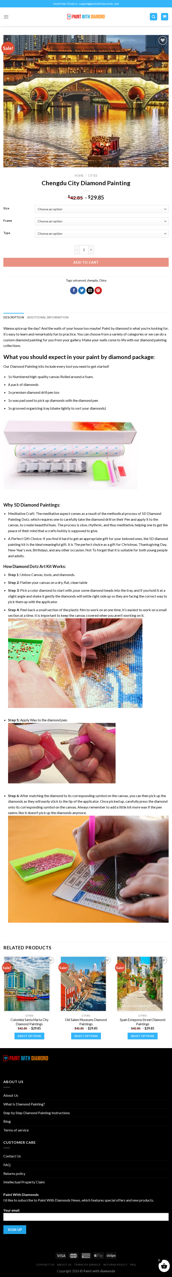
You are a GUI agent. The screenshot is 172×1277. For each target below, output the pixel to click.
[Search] (153, 16)
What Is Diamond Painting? (24, 1104)
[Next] (168, 1001)
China (102, 280)
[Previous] (3, 1001)
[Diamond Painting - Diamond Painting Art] (86, 16)
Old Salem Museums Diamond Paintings (86, 1022)
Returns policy (14, 1173)
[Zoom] (9, 161)
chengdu (92, 280)
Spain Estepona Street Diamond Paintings (142, 1022)
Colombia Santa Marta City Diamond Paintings (29, 1022)
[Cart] (164, 16)
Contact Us (12, 1156)
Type (6, 233)
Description (13, 317)
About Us (10, 1095)
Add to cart (86, 262)
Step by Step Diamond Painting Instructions (36, 1113)
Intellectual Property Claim (24, 1182)
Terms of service (16, 1130)
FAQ (7, 1165)
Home (79, 175)
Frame (7, 220)
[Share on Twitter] (82, 290)
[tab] (13, 317)
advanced (79, 280)
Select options (29, 1035)
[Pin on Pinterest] (98, 290)
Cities (92, 175)
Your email (11, 1210)
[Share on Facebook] (73, 290)
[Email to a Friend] (90, 290)
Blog (7, 1121)
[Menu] (6, 16)
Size (6, 208)
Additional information (48, 317)
